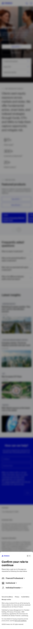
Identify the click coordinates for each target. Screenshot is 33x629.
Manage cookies (6, 599)
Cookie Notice (25, 596)
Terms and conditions (20, 620)
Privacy (17, 596)
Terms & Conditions (7, 596)
